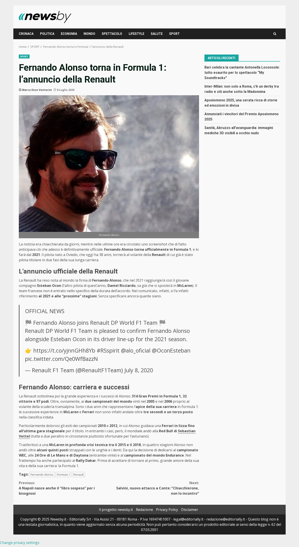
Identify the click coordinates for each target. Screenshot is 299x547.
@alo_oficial (135, 350)
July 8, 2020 (138, 370)
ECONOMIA (69, 33)
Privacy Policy (167, 509)
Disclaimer (189, 509)
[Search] (274, 34)
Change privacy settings (19, 542)
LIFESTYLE (136, 33)
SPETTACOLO (112, 33)
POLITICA (47, 33)
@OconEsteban (171, 350)
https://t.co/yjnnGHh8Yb (64, 350)
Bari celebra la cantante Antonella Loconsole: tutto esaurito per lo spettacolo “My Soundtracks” (242, 72)
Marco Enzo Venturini (37, 90)
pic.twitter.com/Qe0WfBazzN (61, 358)
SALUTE (157, 33)
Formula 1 (63, 474)
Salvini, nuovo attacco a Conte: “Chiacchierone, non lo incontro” (157, 488)
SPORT (174, 33)
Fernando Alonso (42, 474)
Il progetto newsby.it (116, 509)
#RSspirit (108, 350)
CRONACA (26, 33)
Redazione (144, 509)
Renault (78, 474)
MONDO (89, 33)
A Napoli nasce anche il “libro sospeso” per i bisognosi (57, 488)
